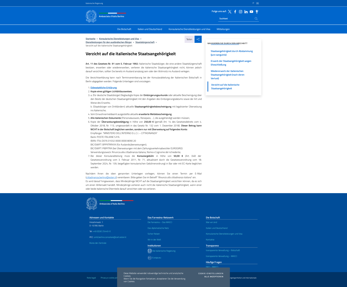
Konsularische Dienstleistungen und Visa (119, 38)
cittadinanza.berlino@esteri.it (101, 177)
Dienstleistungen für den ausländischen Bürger (109, 42)
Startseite (90, 38)
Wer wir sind (211, 222)
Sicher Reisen (154, 233)
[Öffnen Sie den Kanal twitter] (229, 11)
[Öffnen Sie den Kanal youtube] (250, 11)
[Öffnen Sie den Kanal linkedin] (245, 11)
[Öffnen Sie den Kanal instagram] (240, 11)
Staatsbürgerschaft (145, 42)
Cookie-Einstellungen (210, 273)
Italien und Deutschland (216, 228)
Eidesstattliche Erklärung (104, 87)
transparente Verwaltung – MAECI (221, 256)
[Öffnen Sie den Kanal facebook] (234, 11)
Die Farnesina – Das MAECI (160, 222)
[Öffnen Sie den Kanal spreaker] (256, 11)
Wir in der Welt (154, 239)
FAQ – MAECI (212, 266)
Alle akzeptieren (213, 277)
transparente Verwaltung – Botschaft (223, 250)
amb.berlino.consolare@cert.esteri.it (110, 237)
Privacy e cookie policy (110, 277)
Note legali (91, 277)
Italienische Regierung (94, 3)
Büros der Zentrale (97, 243)
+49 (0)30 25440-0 (102, 231)
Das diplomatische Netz (158, 228)
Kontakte (210, 239)
